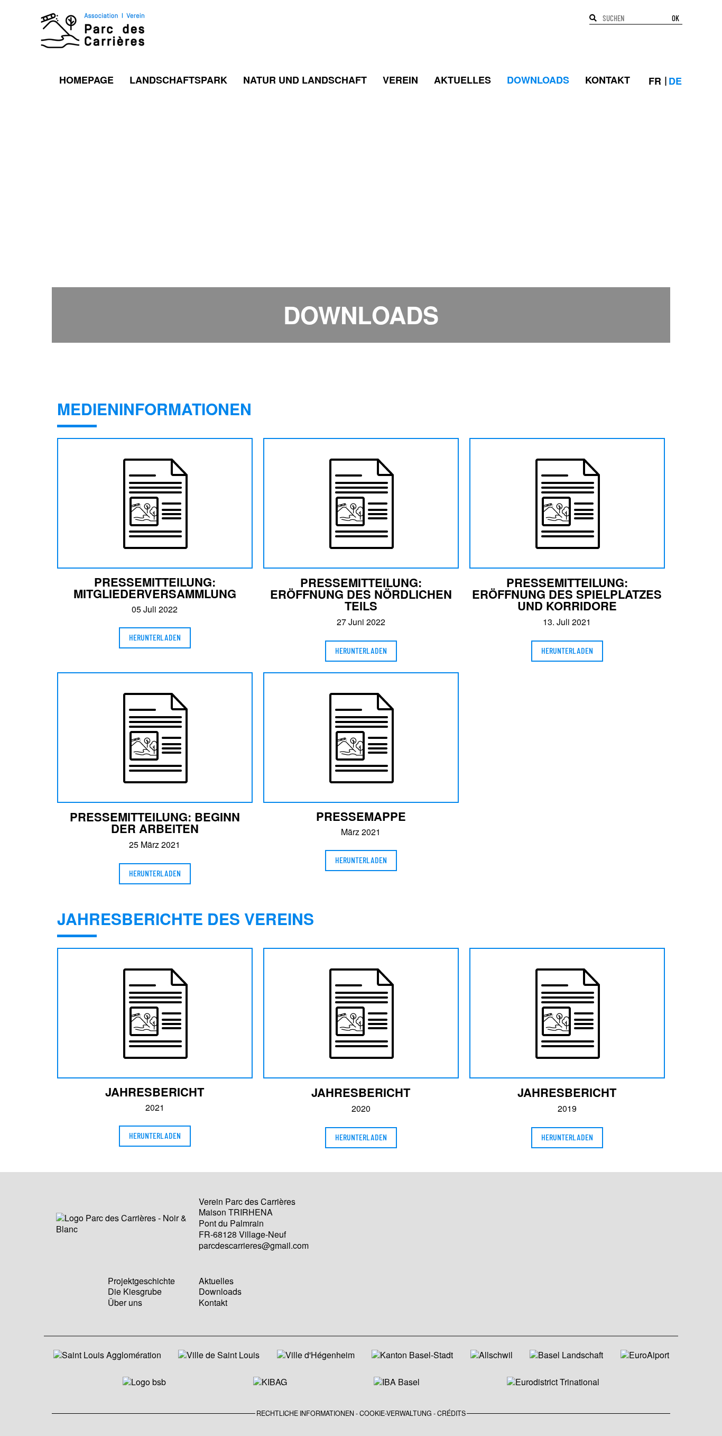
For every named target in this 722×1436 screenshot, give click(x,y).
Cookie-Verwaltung (395, 1413)
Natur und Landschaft (305, 80)
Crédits (451, 1413)
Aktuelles (462, 80)
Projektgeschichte (141, 1281)
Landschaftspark (178, 80)
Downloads (538, 80)
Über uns (125, 1302)
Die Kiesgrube (135, 1291)
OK (675, 19)
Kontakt (607, 80)
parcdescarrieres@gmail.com (254, 1245)
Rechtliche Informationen (305, 1413)
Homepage (86, 80)
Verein (400, 80)
